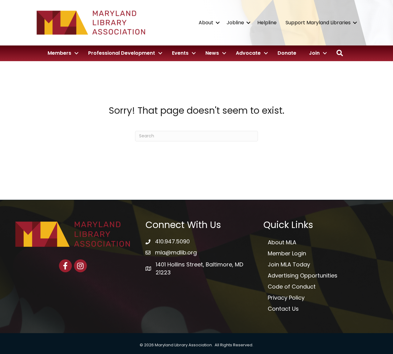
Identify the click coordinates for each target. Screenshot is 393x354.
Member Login (287, 253)
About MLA (282, 242)
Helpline (267, 22)
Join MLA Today (289, 264)
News (212, 53)
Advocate (248, 53)
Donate (287, 53)
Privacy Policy (286, 297)
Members (59, 53)
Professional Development (121, 53)
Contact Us (283, 309)
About (206, 22)
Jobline (235, 22)
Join (314, 53)
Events (180, 53)
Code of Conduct (292, 286)
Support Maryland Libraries (318, 22)
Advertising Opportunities (302, 275)
